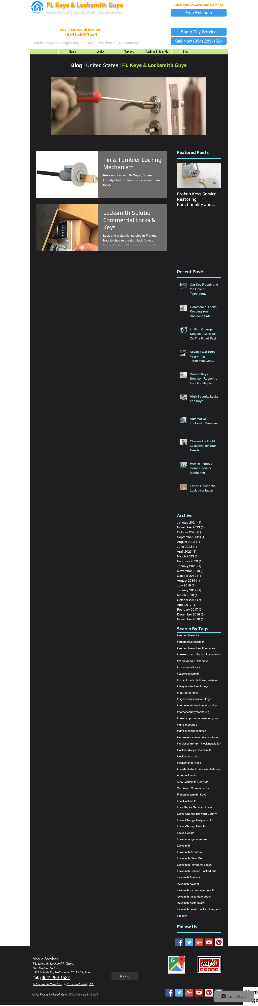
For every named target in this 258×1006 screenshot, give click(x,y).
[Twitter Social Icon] (189, 942)
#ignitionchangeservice (191, 730)
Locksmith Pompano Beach (194, 864)
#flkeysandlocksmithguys (193, 686)
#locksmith (205, 750)
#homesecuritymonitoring (193, 711)
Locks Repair (185, 832)
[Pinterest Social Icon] (219, 942)
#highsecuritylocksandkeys (194, 699)
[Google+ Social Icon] (199, 942)
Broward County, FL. (80, 984)
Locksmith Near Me (189, 858)
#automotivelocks (188, 635)
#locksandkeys (186, 750)
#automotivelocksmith (191, 641)
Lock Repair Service (190, 807)
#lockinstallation (211, 743)
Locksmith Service (188, 871)
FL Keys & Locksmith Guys (86, 5)
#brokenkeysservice (208, 654)
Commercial (110, 11)
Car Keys (182, 788)
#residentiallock (187, 769)
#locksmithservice (188, 756)
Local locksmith (187, 801)
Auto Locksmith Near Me (192, 781)
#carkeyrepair (186, 660)
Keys (203, 794)
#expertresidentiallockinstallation (197, 680)
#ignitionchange (187, 724)
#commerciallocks (188, 667)
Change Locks (200, 788)
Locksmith (183, 845)
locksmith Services (189, 877)
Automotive (58, 11)
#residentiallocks (209, 769)
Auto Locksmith (187, 775)
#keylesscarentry (188, 743)
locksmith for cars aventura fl (195, 890)
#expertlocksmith (188, 673)
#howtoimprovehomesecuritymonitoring (199, 718)
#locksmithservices (189, 762)
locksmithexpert (210, 909)
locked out (209, 871)
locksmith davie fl (188, 883)
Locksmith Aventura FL (191, 852)
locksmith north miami (191, 902)
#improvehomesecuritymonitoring (198, 737)
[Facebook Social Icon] (179, 942)
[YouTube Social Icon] (209, 942)
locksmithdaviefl (187, 909)
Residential (84, 11)
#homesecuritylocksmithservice (197, 705)
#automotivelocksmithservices (196, 648)
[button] (199, 13)
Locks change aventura (192, 839)
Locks (208, 807)
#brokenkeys (185, 654)
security (182, 915)
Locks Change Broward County (197, 813)
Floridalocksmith (187, 794)
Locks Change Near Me (192, 826)
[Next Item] (215, 175)
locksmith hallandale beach (194, 896)
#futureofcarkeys (187, 692)
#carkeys (202, 660)
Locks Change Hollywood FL (195, 820)
